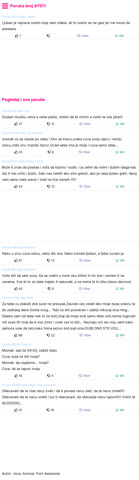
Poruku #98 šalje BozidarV (19, 247)
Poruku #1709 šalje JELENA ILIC (22, 133)
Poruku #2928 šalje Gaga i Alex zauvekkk (29, 384)
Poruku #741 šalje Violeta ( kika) (22, 161)
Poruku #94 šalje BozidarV (19, 269)
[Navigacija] (5, 5)
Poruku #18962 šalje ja (16, 344)
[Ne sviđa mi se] (49, 36)
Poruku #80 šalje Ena (15, 111)
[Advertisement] (69, 65)
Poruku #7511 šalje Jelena (18, 16)
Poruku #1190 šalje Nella (17, 297)
